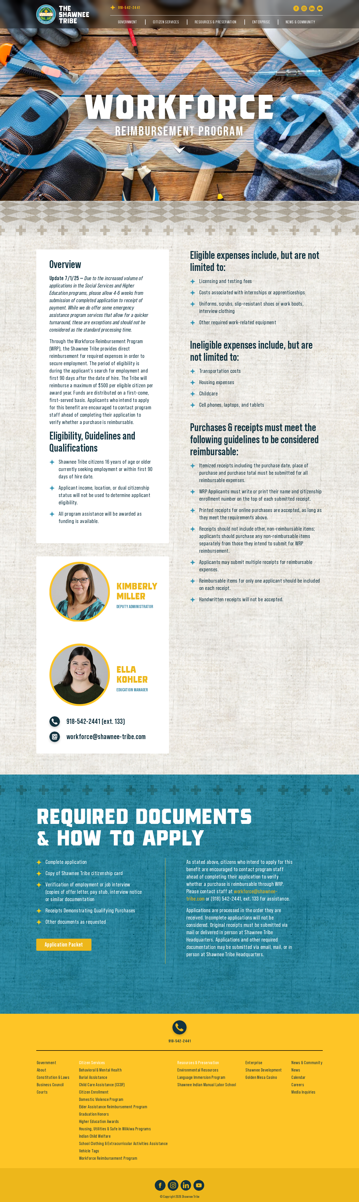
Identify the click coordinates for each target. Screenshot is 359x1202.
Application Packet (64, 945)
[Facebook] (296, 7)
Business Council (50, 1084)
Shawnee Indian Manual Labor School (206, 1084)
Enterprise (261, 22)
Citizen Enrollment (94, 1092)
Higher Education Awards (99, 1121)
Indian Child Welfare (95, 1136)
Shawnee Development (263, 1070)
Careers (297, 1084)
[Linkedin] (312, 7)
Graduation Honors (94, 1114)
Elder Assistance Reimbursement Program (113, 1106)
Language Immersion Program (201, 1077)
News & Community (300, 22)
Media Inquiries (303, 1092)
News (295, 1070)
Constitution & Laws (53, 1077)
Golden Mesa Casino (261, 1077)
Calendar (298, 1077)
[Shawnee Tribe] (65, 13)
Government (127, 22)
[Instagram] (304, 7)
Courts (42, 1092)
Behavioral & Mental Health (100, 1070)
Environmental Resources (197, 1070)
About (41, 1070)
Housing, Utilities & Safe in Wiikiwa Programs (115, 1128)
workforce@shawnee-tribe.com (106, 736)
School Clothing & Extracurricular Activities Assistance (123, 1143)
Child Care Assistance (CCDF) (102, 1084)
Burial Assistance (93, 1077)
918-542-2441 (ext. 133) (95, 721)
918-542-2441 (129, 8)
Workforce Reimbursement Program (108, 1158)
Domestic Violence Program (101, 1099)
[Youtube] (320, 7)
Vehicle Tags (89, 1150)
